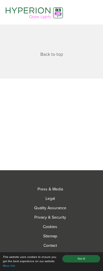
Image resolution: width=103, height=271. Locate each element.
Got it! (81, 258)
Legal (50, 198)
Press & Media (50, 189)
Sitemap (50, 236)
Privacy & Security (50, 217)
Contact (50, 245)
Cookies (50, 226)
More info (9, 266)
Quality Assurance (50, 208)
